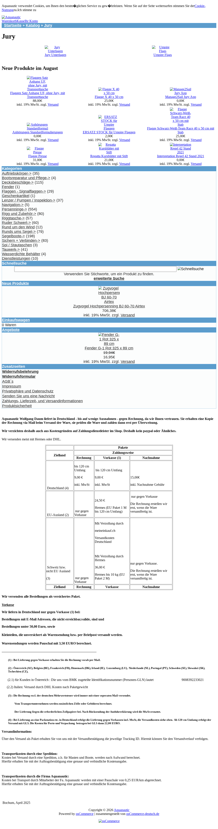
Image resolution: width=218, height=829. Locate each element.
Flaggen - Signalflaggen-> (24, 191)
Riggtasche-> (13, 218)
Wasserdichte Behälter (21, 254)
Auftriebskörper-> (17, 173)
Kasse (21, 21)
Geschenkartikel (15, 196)
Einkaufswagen (16, 320)
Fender (8, 187)
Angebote (11, 330)
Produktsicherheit (17, 406)
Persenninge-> (14, 209)
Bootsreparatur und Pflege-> (26, 178)
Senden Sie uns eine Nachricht (28, 396)
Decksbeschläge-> (18, 182)
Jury (48, 25)
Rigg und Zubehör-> (19, 214)
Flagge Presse (37, 156)
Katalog (33, 25)
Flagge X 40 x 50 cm (109, 97)
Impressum (11, 386)
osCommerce (84, 814)
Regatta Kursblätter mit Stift (109, 156)
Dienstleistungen (16, 258)
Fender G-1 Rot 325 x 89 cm (109, 348)
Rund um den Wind (18, 227)
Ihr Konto (31, 21)
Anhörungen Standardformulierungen (37, 132)
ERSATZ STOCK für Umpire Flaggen (109, 132)
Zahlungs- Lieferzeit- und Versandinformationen (42, 401)
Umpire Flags (162, 55)
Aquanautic (121, 810)
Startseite (13, 25)
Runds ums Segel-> (19, 231)
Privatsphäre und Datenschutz (27, 391)
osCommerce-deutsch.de (142, 814)
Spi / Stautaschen (17, 245)
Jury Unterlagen (55, 55)
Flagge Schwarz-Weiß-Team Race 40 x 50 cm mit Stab (180, 130)
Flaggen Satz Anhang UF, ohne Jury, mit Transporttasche (37, 95)
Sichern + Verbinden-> (21, 240)
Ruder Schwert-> (16, 223)
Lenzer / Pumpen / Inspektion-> (28, 200)
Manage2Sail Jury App (180, 97)
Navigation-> (13, 205)
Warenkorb (9, 21)
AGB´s (7, 381)
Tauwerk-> (11, 249)
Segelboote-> (13, 236)
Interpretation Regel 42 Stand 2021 (180, 156)
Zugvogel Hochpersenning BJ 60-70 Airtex (109, 306)
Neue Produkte (15, 283)
